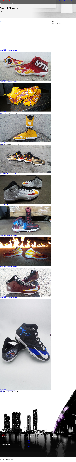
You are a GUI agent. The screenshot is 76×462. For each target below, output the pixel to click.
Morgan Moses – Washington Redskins (8, 50)
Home (55, 0)
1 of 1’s (59, 0)
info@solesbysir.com (6, 444)
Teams (57, 0)
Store (72, 0)
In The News (65, 0)
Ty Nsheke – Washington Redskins (7, 390)
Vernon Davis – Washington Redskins (8, 112)
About (62, 0)
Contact (69, 0)
